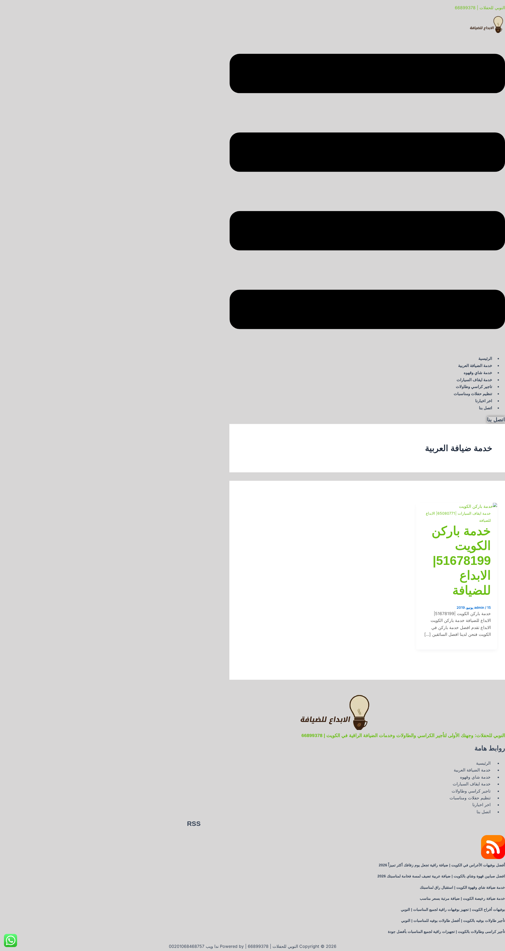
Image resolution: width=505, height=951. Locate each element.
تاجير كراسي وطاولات (474, 386)
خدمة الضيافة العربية (475, 365)
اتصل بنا (485, 408)
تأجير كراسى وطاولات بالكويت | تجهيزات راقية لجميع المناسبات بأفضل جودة (446, 931)
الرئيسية (485, 358)
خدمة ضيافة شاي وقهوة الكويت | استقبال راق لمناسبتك (462, 887)
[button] (367, 192)
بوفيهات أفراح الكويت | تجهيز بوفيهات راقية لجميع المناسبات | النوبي (453, 909)
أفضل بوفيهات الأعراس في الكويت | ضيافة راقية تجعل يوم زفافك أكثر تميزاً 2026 (442, 865)
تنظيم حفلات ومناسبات (473, 393)
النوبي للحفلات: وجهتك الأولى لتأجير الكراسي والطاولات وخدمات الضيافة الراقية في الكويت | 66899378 (403, 735)
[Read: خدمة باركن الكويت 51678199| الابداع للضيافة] (478, 506)
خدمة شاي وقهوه (478, 372)
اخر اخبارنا (483, 400)
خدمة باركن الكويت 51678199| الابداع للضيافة (461, 560)
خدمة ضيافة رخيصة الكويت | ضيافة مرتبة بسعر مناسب (462, 898)
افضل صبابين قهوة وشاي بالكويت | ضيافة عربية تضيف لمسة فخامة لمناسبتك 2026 (441, 876)
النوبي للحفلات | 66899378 (480, 7)
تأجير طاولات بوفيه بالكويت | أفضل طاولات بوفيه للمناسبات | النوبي (453, 920)
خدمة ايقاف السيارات (474, 379)
